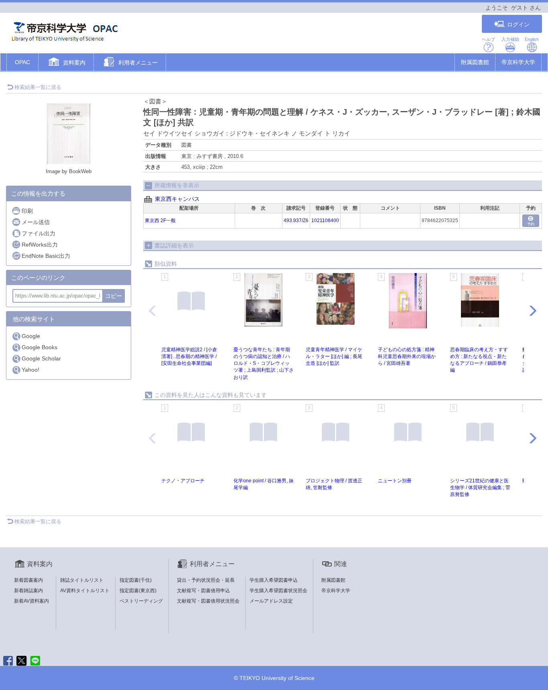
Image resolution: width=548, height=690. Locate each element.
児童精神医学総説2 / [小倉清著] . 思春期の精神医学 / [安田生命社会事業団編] (189, 356)
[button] (66, 63)
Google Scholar (41, 358)
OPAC (22, 62)
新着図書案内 (28, 580)
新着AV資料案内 (31, 601)
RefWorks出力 (40, 244)
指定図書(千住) (136, 580)
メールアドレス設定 (271, 601)
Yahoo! (30, 369)
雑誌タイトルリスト (82, 580)
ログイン (518, 24)
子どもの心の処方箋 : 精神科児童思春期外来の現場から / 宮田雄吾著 (407, 356)
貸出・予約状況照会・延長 (206, 580)
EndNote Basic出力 (46, 256)
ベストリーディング (141, 601)
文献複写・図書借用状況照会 (208, 601)
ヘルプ (488, 39)
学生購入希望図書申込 (274, 580)
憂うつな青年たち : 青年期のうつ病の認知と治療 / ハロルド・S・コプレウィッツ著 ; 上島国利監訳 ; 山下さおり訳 (263, 363)
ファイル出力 (38, 233)
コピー (113, 296)
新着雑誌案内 (28, 590)
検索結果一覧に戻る (37, 87)
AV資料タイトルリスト (85, 590)
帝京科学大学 (518, 62)
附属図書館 (475, 62)
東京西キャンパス (177, 199)
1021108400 (325, 220)
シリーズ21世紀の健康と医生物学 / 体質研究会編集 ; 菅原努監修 (480, 487)
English (532, 39)
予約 (530, 224)
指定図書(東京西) (138, 590)
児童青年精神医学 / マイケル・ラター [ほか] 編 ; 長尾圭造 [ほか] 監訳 (334, 356)
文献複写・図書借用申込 (203, 590)
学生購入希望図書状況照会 (278, 590)
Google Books (39, 347)
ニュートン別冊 (395, 481)
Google (31, 336)
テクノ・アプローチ (183, 481)
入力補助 (510, 39)
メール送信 (36, 222)
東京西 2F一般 (160, 220)
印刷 (27, 211)
